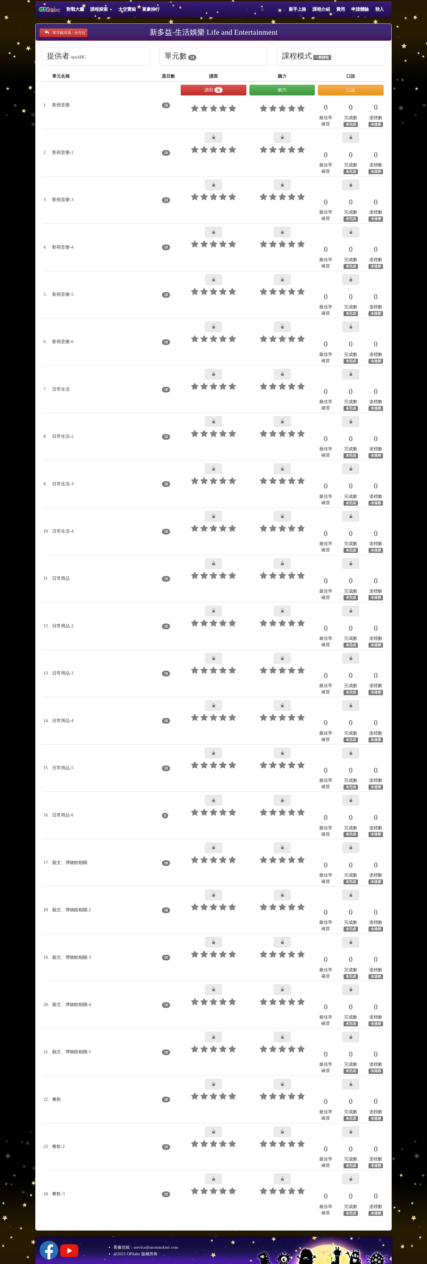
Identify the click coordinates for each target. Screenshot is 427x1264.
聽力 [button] (282, 90)
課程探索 (99, 9)
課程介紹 (321, 9)
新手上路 (297, 9)
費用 (340, 9)
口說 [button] (350, 90)
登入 (379, 9)
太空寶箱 (127, 9)
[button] (213, 137)
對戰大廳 (75, 9)
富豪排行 (151, 9)
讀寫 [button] (212, 90)
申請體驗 (360, 9)
